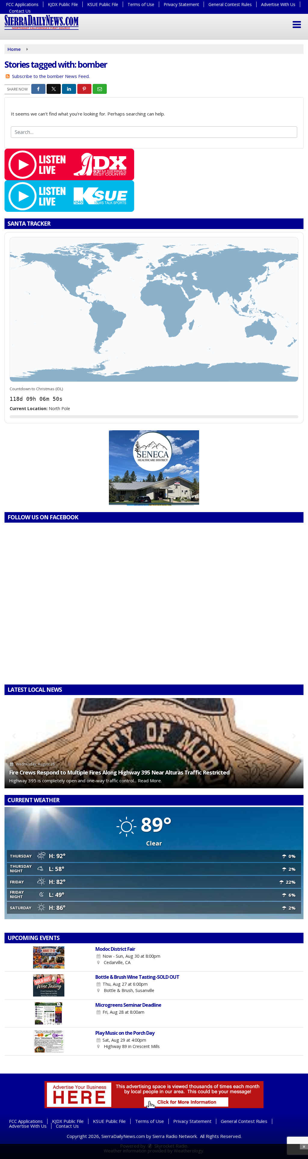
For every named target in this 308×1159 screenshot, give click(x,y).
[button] (296, 24)
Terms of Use (141, 4)
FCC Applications (22, 4)
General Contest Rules (230, 4)
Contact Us (20, 11)
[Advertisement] (154, 467)
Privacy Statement (181, 4)
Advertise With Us (278, 4)
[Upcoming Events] (49, 957)
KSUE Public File (102, 4)
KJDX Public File (63, 4)
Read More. (150, 780)
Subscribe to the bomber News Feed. (51, 76)
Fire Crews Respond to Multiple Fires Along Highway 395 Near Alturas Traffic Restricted (119, 772)
